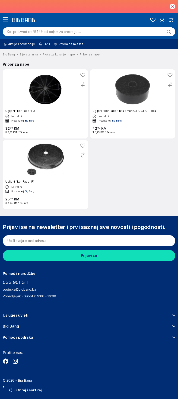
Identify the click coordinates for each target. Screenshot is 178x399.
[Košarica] (171, 20)
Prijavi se (89, 255)
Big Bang (30, 120)
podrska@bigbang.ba (19, 289)
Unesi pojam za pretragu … (44, 32)
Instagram (15, 361)
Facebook (5, 361)
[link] (45, 104)
